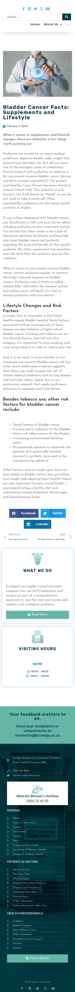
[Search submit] (66, 17)
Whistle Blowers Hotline (37, 796)
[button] (24, 513)
